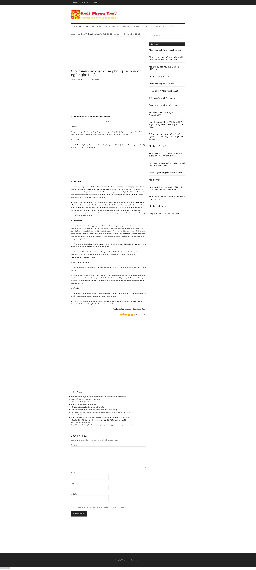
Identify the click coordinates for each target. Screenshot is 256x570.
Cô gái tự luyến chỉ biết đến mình (164, 213)
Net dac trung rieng (94, 425)
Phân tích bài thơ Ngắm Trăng (81, 402)
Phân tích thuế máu (77, 415)
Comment (75, 445)
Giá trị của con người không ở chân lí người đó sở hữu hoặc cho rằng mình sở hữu (166, 136)
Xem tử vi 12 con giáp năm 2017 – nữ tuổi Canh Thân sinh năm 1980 (165, 188)
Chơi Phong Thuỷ (128, 14)
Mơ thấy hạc (154, 180)
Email (73, 483)
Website (74, 494)
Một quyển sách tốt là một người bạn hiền (85, 399)
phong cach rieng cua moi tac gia (122, 425)
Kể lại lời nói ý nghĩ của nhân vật (163, 91)
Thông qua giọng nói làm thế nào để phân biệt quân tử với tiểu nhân (166, 58)
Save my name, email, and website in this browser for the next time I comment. (98, 507)
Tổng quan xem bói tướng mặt (163, 105)
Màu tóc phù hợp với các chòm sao (165, 50)
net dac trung (83, 425)
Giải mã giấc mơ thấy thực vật (162, 98)
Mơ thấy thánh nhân (158, 146)
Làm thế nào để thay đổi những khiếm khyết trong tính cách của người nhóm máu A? (166, 124)
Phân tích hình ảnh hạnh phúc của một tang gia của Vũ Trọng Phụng (94, 410)
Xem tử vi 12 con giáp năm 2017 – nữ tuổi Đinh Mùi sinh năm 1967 (165, 154)
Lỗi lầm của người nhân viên (161, 83)
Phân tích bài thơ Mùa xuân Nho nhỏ (83, 404)
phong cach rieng (106, 425)
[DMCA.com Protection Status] (5, 569)
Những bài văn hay (84, 422)
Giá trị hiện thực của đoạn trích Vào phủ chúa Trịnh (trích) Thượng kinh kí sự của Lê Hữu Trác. (103, 412)
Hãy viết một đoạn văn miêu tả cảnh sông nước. (87, 407)
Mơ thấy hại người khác (159, 76)
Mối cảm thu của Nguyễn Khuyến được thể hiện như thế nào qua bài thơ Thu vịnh (98, 397)
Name (73, 473)
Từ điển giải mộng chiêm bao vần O (165, 172)
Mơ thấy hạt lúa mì (157, 206)
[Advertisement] (108, 54)
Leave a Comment (93, 79)
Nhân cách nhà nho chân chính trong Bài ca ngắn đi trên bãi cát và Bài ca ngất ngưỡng (100, 417)
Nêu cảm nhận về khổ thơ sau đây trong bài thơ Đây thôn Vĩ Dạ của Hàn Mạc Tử (98, 420)
